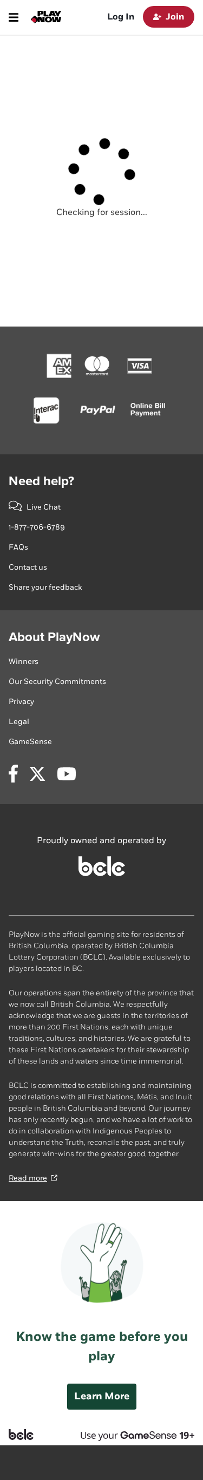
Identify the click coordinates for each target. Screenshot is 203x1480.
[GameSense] (128, 1434)
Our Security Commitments (57, 681)
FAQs (18, 547)
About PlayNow (54, 637)
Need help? (41, 481)
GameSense (30, 741)
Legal (19, 721)
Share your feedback (45, 587)
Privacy (21, 701)
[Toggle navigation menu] (13, 17)
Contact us (28, 567)
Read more (28, 1178)
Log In (120, 17)
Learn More (101, 1396)
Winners (23, 661)
